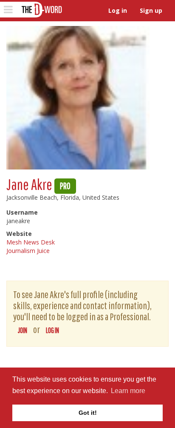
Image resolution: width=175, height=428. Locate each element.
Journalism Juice (28, 251)
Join (22, 330)
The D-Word (41, 9)
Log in (117, 10)
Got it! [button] (88, 412)
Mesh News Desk (30, 242)
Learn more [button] (128, 390)
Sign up (151, 10)
